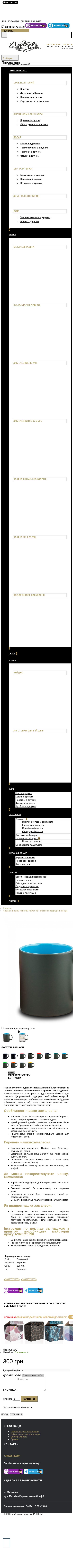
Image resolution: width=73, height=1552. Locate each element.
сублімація (16, 1414)
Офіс (16, 211)
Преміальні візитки (32, 828)
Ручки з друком (29, 221)
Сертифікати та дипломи (34, 101)
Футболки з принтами (27, 889)
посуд (4, 1414)
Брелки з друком (30, 120)
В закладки (10, 1407)
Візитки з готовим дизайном (37, 821)
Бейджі (18, 672)
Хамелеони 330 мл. (25, 362)
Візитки (24, 88)
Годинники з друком (32, 174)
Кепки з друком (23, 793)
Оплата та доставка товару (25, 1431)
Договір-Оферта (19, 1436)
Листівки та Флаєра (31, 92)
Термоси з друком (30, 151)
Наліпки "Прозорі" (32, 841)
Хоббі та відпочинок (26, 195)
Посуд (17, 137)
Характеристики (19, 1075)
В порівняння (25, 1407)
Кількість (7, 1399)
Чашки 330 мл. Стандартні (30, 478)
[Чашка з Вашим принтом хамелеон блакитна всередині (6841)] (8, 1040)
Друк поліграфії (23, 82)
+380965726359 (28, 1279)
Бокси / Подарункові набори (31, 876)
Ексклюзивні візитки (33, 825)
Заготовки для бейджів (28, 730)
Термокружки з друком (34, 147)
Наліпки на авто (24, 880)
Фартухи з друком (25, 803)
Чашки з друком (29, 155)
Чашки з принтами (25, 892)
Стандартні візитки (32, 831)
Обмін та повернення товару (25, 1434)
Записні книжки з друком (35, 217)
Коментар (9, 1390)
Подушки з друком (31, 183)
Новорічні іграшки (31, 178)
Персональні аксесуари (28, 113)
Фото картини (23, 864)
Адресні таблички (25, 857)
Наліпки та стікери (31, 97)
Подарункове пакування (29, 595)
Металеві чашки (23, 246)
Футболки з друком (25, 806)
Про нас (15, 1439)
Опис (11, 1072)
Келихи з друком (30, 143)
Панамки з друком (25, 799)
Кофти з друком (24, 796)
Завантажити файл (33, 1375)
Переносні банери (25, 860)
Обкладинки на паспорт (34, 124)
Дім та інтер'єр (22, 168)
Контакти (14, 1078)
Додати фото (12, 1375)
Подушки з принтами (27, 886)
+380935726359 (12, 1279)
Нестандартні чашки (26, 304)
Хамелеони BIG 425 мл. (27, 420)
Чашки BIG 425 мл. (24, 536)
